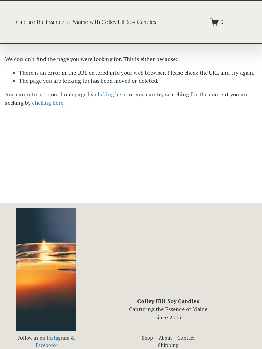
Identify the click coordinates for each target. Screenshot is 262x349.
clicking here (110, 94)
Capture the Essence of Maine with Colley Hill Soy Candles (86, 21)
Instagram (58, 338)
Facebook (46, 345)
